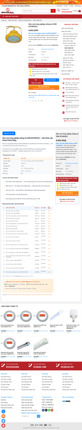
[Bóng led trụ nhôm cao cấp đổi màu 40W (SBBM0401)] (73, 316)
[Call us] (49, 410)
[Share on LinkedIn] (41, 101)
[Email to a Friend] (35, 101)
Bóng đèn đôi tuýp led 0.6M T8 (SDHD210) (40, 353)
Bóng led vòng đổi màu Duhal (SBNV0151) (7, 325)
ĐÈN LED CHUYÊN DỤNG (24, 20)
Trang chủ (3, 20)
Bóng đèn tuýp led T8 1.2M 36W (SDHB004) (23, 353)
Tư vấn (71, 6)
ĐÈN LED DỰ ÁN (12, 20)
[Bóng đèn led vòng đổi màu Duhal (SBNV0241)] (24, 316)
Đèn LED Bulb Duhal (47, 294)
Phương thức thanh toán (7, 405)
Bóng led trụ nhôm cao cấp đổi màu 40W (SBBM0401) (72, 326)
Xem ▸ (49, 210)
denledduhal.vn (35, 281)
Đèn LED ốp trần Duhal (25, 294)
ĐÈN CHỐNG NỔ (37, 20)
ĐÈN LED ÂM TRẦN (68, 41)
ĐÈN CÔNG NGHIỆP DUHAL (70, 36)
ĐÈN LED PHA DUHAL (68, 60)
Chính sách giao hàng (27, 402)
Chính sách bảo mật (26, 407)
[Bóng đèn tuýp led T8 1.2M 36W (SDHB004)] (24, 343)
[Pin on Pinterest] (38, 101)
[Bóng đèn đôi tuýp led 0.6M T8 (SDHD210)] (41, 343)
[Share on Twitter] (33, 101)
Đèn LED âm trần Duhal (13, 294)
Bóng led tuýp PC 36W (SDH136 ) (56, 325)
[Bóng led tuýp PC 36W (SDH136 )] (57, 316)
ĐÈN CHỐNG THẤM (70, 50)
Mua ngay (52, 80)
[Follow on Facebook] (43, 410)
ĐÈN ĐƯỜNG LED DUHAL (69, 38)
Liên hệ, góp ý (4, 402)
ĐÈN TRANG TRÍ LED (68, 65)
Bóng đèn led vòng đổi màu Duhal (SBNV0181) (7, 353)
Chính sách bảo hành (26, 400)
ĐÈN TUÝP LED (67, 67)
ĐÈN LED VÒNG (67, 62)
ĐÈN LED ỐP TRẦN (68, 58)
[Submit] (53, 11)
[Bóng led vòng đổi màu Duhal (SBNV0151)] (8, 316)
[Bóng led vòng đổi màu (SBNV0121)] (41, 316)
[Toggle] (80, 28)
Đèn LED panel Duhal (36, 294)
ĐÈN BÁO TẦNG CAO (70, 45)
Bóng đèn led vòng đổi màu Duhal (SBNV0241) (24, 325)
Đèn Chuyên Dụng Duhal (47, 49)
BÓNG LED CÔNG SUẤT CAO (70, 34)
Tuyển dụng (78, 6)
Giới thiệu (59, 6)
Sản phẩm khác (66, 74)
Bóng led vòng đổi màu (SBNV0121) (40, 325)
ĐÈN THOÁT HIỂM (69, 55)
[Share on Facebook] (30, 101)
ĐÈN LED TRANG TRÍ (68, 71)
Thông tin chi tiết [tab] (9, 133)
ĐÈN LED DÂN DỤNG (67, 28)
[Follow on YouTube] (52, 410)
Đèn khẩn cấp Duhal (15, 281)
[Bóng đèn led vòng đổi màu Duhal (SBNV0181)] (8, 343)
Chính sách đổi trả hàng (27, 405)
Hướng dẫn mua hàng (6, 407)
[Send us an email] (46, 410)
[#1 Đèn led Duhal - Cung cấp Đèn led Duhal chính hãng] (10, 10)
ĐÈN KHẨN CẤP (69, 52)
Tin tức (65, 6)
